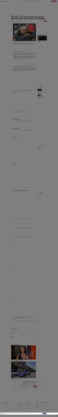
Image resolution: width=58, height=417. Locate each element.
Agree (44, 413)
